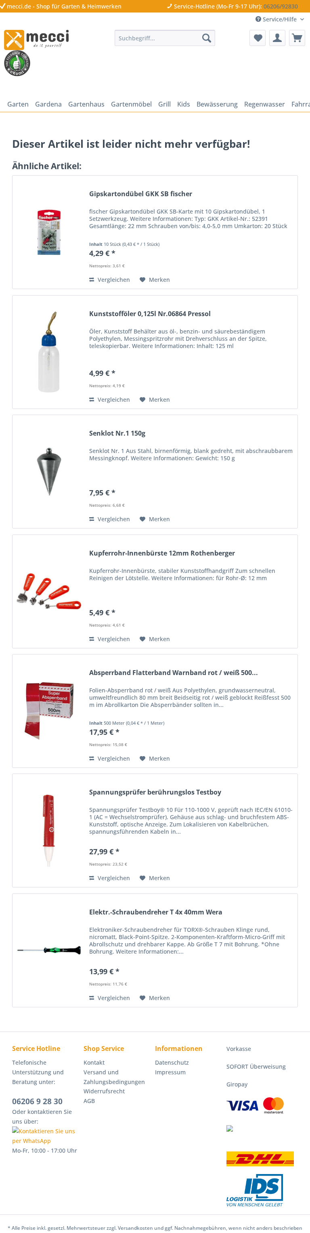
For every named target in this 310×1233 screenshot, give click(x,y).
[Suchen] (206, 38)
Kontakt (94, 1062)
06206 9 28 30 (37, 1101)
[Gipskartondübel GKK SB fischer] (49, 232)
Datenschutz (172, 1062)
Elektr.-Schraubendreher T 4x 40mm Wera (155, 912)
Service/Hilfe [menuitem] (279, 19)
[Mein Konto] (277, 38)
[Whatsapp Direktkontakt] (46, 1136)
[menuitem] (165, 38)
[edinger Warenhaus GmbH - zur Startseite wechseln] (36, 40)
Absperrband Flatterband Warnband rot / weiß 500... (173, 673)
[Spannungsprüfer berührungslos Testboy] (49, 830)
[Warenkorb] (297, 38)
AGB (89, 1101)
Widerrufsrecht (104, 1091)
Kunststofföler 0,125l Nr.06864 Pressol (150, 314)
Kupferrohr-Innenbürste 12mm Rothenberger (162, 553)
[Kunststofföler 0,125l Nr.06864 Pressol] (49, 352)
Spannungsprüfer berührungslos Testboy (155, 792)
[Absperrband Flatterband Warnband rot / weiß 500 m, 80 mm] (49, 710)
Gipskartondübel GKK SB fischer (140, 194)
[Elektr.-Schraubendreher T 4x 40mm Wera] (49, 950)
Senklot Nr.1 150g (117, 433)
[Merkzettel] (257, 38)
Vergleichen (113, 279)
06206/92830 (281, 6)
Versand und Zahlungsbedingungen (114, 1077)
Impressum (170, 1072)
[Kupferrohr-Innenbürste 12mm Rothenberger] (49, 591)
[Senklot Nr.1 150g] (49, 471)
